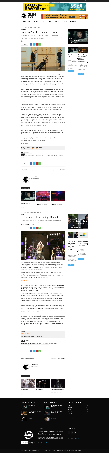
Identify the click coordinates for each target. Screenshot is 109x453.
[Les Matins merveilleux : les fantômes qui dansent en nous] (58, 196)
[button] (86, 21)
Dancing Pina (38, 155)
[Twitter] (87, 1)
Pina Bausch (61, 155)
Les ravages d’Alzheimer (56, 417)
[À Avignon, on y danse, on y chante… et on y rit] (47, 413)
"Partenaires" (44, 442)
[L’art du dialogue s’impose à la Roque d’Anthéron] (83, 50)
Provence (23, 157)
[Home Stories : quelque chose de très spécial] (43, 196)
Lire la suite (71, 71)
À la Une (70, 38)
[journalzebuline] (21, 41)
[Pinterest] (37, 44)
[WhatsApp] (39, 44)
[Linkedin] (75, 432)
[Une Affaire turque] (28, 196)
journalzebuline (27, 41)
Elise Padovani (38, 204)
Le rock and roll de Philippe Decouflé (28, 170)
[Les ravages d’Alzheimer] (47, 419)
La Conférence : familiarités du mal (57, 170)
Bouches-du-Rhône (27, 155)
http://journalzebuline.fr (35, 178)
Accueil (22, 27)
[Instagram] (85, 1)
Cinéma (25, 27)
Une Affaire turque (24, 201)
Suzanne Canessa (81, 61)
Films (25, 29)
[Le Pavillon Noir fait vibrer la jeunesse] (47, 407)
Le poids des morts (32, 417)
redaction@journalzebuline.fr (81, 436)
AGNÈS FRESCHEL (26, 152)
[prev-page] (21, 207)
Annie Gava (23, 203)
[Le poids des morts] (24, 419)
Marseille (55, 155)
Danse (43, 155)
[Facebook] (84, 1)
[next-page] (23, 207)
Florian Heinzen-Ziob (49, 155)
